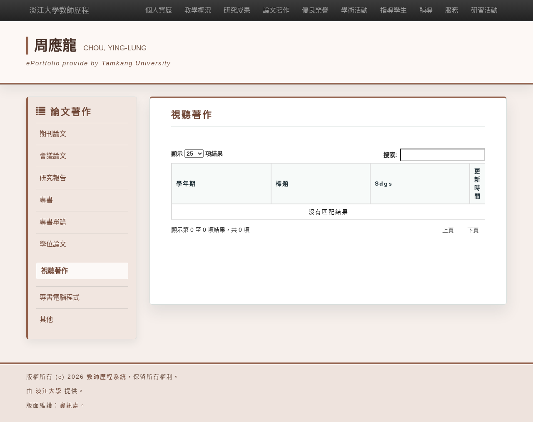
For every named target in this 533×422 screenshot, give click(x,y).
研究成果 (237, 10)
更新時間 (477, 183)
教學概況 (197, 10)
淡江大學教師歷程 (59, 10)
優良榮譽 (315, 10)
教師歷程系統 (107, 376)
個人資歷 (158, 10)
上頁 (448, 230)
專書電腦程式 (60, 297)
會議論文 (53, 155)
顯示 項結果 (197, 153)
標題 (282, 183)
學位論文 (53, 244)
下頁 (473, 230)
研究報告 (53, 177)
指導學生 (393, 10)
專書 (46, 200)
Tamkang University (136, 63)
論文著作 (276, 10)
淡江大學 (48, 390)
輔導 (426, 10)
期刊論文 (53, 133)
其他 (46, 319)
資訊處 (70, 405)
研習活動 (484, 10)
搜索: (390, 154)
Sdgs (384, 183)
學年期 (186, 183)
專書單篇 (53, 222)
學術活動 (354, 10)
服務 (451, 10)
